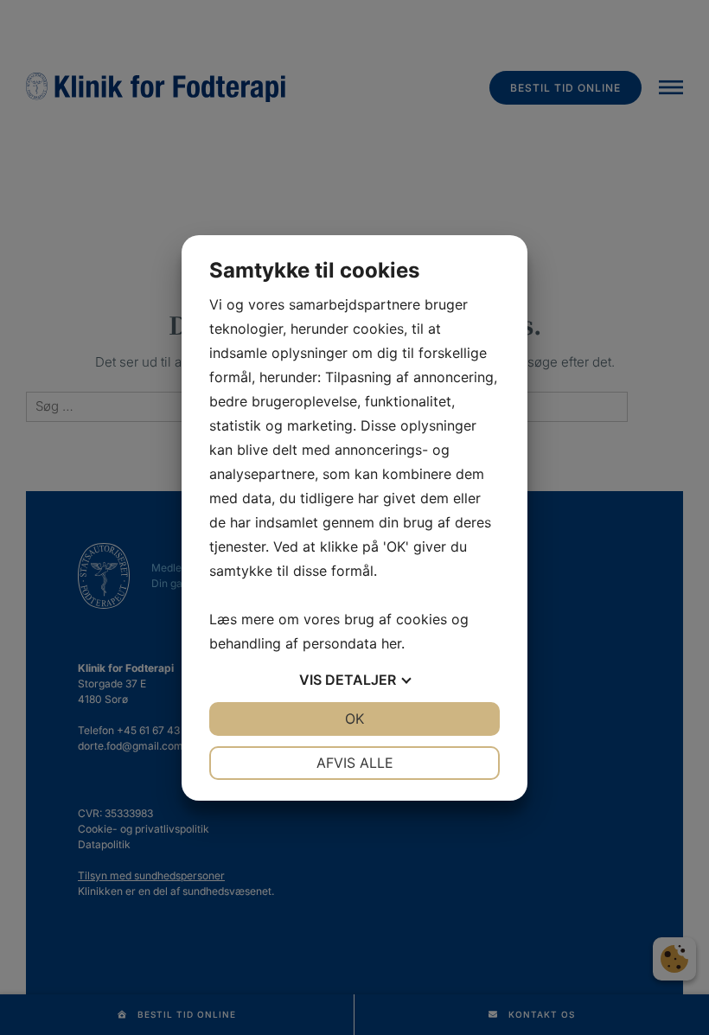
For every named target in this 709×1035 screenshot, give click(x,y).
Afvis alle (354, 762)
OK (354, 718)
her (391, 643)
